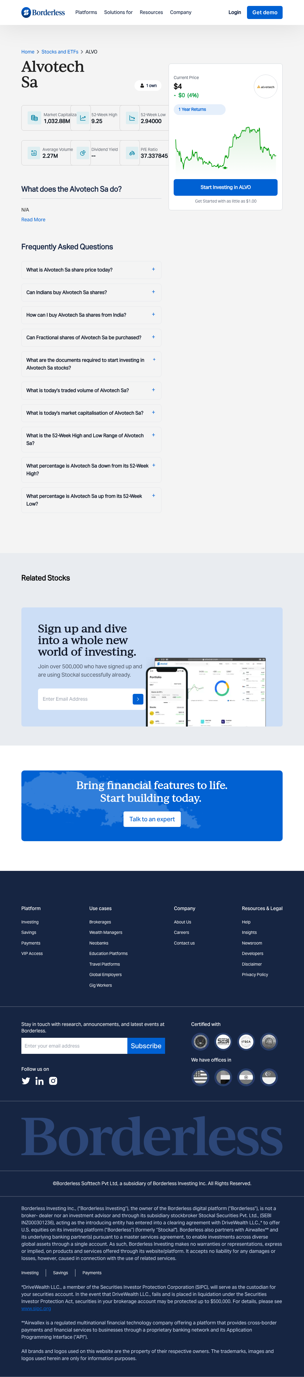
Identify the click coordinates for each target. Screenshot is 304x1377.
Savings (28, 932)
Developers (252, 953)
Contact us (184, 943)
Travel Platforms (104, 964)
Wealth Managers (105, 932)
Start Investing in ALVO (226, 187)
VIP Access (32, 953)
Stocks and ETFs (60, 52)
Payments (30, 943)
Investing (30, 922)
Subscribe (146, 1046)
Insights (249, 932)
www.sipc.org (36, 1308)
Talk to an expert (152, 819)
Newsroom (252, 943)
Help (246, 922)
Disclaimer (252, 964)
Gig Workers (100, 985)
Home (27, 52)
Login (235, 12)
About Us (182, 922)
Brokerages (100, 922)
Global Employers (105, 974)
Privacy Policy (255, 974)
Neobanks (98, 943)
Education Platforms (108, 953)
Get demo (265, 12)
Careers (181, 932)
